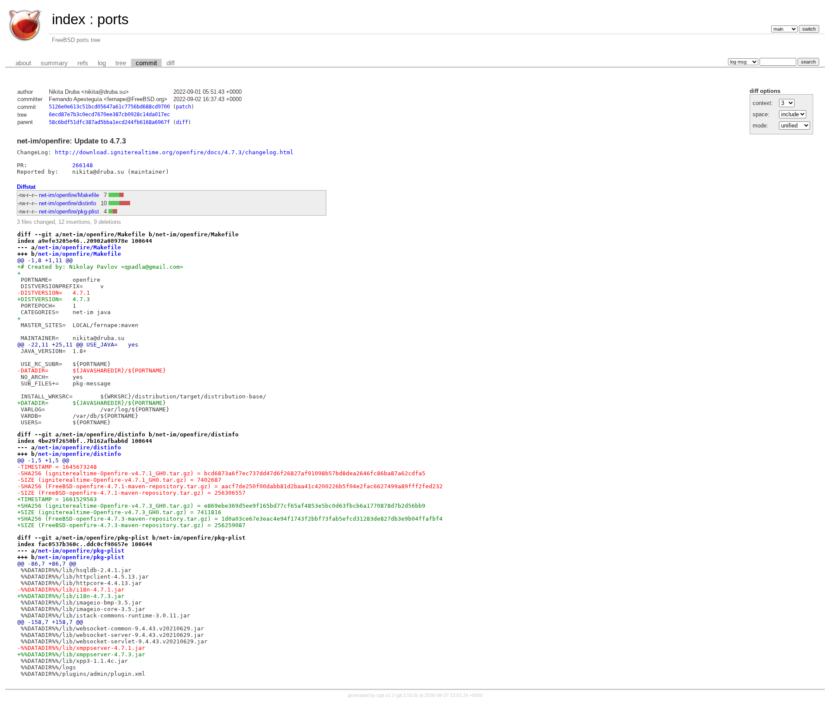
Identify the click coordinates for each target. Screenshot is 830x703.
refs (82, 63)
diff (170, 63)
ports (113, 19)
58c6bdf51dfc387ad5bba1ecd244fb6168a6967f (109, 122)
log (102, 63)
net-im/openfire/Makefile (69, 195)
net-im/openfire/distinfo (67, 203)
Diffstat (26, 187)
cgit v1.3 (385, 695)
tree (120, 63)
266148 (82, 165)
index (69, 19)
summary (54, 63)
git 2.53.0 (406, 695)
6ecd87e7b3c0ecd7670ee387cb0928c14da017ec (109, 114)
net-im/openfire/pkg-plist (69, 211)
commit (146, 63)
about (23, 63)
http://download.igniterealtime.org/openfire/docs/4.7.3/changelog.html (174, 152)
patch (183, 107)
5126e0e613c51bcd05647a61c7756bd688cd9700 (109, 107)
